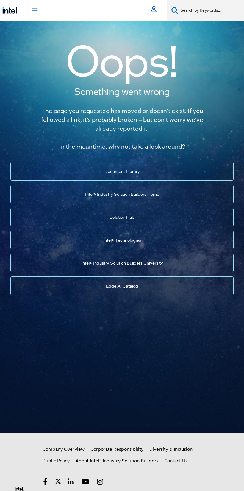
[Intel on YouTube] (85, 482)
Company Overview (64, 449)
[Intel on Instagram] (100, 482)
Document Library (122, 171)
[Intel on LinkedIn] (71, 482)
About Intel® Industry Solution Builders (117, 461)
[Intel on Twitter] (58, 482)
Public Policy (56, 461)
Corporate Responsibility (116, 449)
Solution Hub (122, 217)
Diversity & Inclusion (171, 449)
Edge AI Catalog (122, 285)
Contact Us (175, 461)
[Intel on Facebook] (45, 482)
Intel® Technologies (122, 240)
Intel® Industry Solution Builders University (122, 262)
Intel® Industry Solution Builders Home (122, 194)
